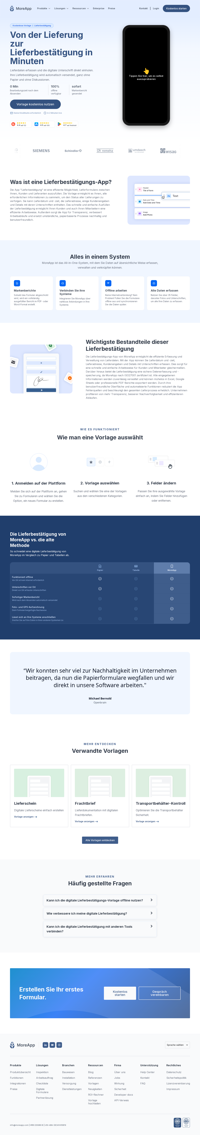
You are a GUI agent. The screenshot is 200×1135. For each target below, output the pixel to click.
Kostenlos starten (120, 993)
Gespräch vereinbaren (160, 993)
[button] (43, 8)
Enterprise (98, 8)
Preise (111, 8)
